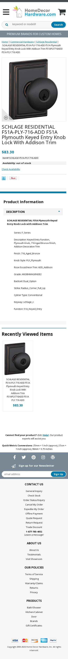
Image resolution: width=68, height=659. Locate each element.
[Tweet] (4, 179)
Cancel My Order (34, 504)
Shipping (34, 578)
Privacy (34, 592)
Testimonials (34, 554)
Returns (34, 587)
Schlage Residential (46, 41)
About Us (34, 550)
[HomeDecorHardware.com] (34, 12)
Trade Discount (34, 527)
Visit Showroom (34, 559)
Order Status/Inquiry (34, 500)
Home (5, 41)
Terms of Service (34, 574)
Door (34, 616)
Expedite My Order (34, 509)
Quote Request (34, 518)
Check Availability (11, 169)
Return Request (34, 522)
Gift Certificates (34, 625)
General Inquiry (34, 491)
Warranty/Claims (34, 583)
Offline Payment (34, 513)
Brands (34, 621)
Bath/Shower (34, 607)
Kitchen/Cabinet (34, 612)
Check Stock (34, 495)
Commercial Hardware (22, 41)
